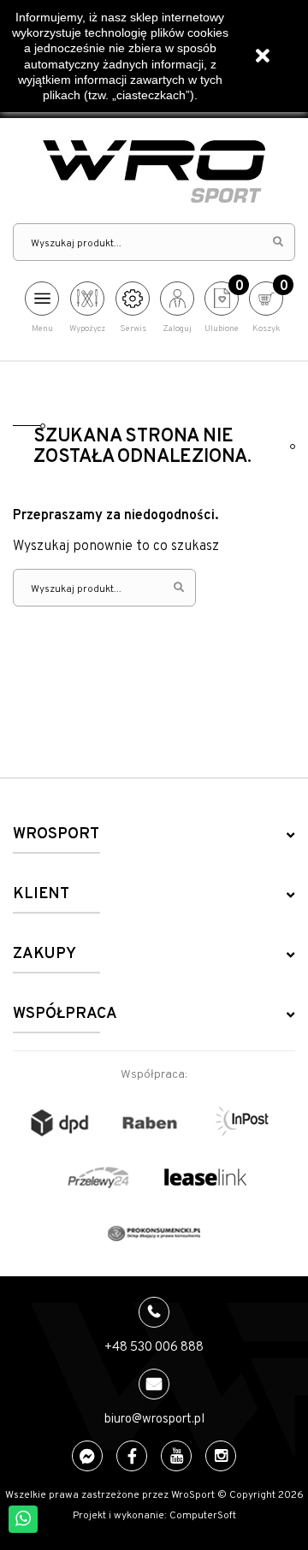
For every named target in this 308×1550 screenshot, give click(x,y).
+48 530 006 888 (154, 1348)
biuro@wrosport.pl (154, 1419)
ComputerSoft (202, 1516)
